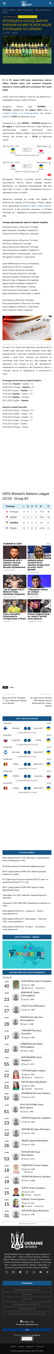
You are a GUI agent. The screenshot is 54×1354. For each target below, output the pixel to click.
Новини (21, 1346)
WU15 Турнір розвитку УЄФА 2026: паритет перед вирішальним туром (23, 888)
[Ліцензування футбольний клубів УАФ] (27, 1313)
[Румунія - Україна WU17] (27, 764)
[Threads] (47, 1272)
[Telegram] (18, 68)
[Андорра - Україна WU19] (27, 788)
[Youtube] (40, 1272)
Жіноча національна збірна (27, 17)
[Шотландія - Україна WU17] (27, 752)
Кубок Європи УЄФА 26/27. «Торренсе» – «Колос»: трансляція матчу (23, 912)
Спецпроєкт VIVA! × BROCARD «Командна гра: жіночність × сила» (27, 904)
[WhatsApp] (35, 68)
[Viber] (29, 68)
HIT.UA (23, 1337)
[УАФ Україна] (27, 1290)
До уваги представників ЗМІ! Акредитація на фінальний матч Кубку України (40, 702)
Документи (30, 1346)
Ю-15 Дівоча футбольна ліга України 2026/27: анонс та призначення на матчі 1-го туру (25, 880)
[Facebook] (12, 68)
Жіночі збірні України (25, 10)
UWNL (12, 687)
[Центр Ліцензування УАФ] (27, 1304)
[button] (4, 3)
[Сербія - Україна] (27, 169)
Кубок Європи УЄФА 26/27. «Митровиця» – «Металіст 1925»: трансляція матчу (25, 920)
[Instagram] (13, 1272)
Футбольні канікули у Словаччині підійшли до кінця (24, 866)
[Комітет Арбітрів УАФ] (27, 1309)
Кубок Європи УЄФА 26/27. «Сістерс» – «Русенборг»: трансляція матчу (24, 928)
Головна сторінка (9, 10)
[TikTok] (27, 1272)
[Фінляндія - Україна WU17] (27, 728)
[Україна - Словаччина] (27, 776)
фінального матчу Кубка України (35, 206)
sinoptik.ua (36, 1335)
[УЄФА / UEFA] (27, 1294)
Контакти (40, 1346)
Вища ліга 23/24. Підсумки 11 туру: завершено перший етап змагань (14, 700)
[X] (24, 68)
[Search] (50, 3)
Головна (13, 1346)
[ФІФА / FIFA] (27, 1299)
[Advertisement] (27, 653)
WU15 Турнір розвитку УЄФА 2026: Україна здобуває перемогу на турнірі (24, 873)
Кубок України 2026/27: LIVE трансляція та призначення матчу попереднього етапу (26, 859)
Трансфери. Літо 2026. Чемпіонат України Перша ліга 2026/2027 (25, 896)
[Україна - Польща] (27, 153)
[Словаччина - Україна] (27, 740)
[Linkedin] (41, 68)
